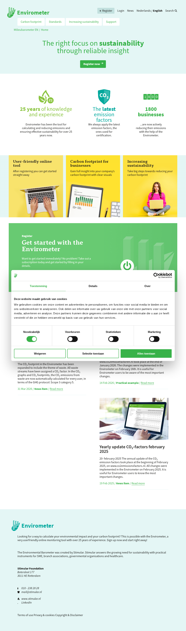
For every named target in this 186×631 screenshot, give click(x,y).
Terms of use (25, 615)
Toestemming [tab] (38, 285)
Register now (91, 64)
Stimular (90, 552)
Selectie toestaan (93, 353)
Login (120, 10)
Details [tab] (93, 285)
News (130, 10)
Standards (55, 21)
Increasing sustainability (84, 21)
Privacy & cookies (44, 615)
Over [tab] (147, 285)
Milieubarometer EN (26, 29)
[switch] (72, 339)
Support (111, 21)
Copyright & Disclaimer (69, 615)
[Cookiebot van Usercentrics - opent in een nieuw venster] (156, 275)
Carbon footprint (31, 21)
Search (169, 10)
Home (44, 29)
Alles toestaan (146, 353)
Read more (56, 389)
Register (107, 10)
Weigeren (40, 353)
